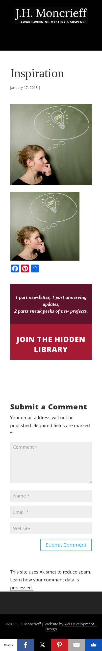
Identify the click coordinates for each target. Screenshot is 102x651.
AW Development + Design (71, 626)
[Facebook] (25, 645)
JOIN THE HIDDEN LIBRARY (51, 344)
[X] (42, 645)
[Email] (76, 645)
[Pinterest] (59, 645)
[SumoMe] (93, 645)
